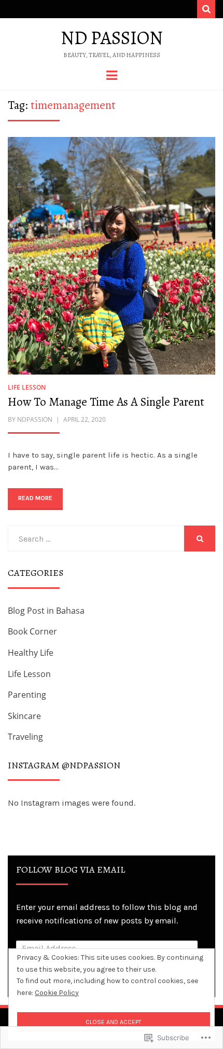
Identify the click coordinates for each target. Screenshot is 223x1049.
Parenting (27, 694)
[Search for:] (96, 539)
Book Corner (32, 631)
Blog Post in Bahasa (46, 610)
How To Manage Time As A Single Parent (106, 402)
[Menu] (111, 74)
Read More (35, 498)
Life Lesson (27, 387)
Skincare (24, 716)
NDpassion (34, 419)
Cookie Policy (57, 992)
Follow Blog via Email (70, 869)
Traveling (25, 736)
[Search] (206, 9)
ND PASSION (112, 37)
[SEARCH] (199, 538)
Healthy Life (30, 652)
